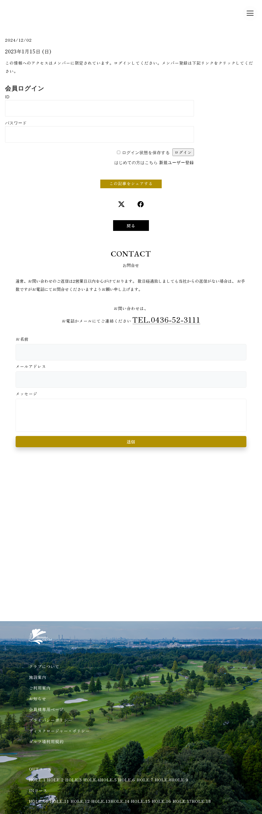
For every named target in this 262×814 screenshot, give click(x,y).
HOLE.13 (101, 801)
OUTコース (40, 769)
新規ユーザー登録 (176, 162)
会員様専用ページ (46, 709)
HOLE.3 (73, 779)
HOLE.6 (126, 779)
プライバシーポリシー (50, 720)
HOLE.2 (55, 779)
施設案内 (37, 677)
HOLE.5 (108, 779)
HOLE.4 (91, 779)
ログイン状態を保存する (146, 152)
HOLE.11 (59, 801)
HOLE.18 (201, 801)
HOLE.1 (37, 779)
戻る (131, 225)
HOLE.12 (80, 801)
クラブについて (44, 666)
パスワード (16, 123)
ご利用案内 (40, 688)
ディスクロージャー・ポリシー (59, 731)
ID (7, 97)
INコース (38, 790)
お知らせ (37, 698)
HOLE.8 (163, 779)
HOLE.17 (182, 801)
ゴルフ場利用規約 (46, 741)
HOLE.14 (120, 801)
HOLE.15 (140, 801)
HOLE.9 (179, 779)
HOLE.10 (38, 801)
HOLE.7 (145, 779)
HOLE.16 (161, 801)
